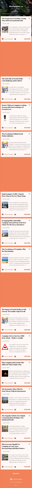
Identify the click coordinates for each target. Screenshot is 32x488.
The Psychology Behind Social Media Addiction (12, 135)
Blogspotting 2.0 (16, 6)
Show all (27, 13)
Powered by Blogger (17, 479)
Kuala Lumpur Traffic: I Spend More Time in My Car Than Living (14, 195)
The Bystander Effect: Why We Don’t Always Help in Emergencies (14, 390)
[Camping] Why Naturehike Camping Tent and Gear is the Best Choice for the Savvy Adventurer (14, 223)
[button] (29, 18)
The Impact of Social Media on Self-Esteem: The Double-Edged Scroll (14, 310)
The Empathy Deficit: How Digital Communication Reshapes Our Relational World (13, 418)
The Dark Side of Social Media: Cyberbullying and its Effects (12, 80)
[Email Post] (15, 39)
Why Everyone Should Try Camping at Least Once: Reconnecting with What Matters (13, 446)
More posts (16, 473)
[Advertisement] (16, 59)
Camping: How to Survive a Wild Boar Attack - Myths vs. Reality (13, 337)
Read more (27, 39)
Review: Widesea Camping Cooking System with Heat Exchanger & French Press (14, 107)
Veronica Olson (19, 482)
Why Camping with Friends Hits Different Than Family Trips (13, 363)
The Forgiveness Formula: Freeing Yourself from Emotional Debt (14, 19)
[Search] (30, 3)
